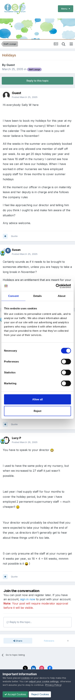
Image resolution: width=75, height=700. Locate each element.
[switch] (66, 361)
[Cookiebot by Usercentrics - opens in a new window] (55, 286)
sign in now (27, 599)
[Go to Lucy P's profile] (6, 440)
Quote (14, 236)
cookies (25, 677)
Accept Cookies (16, 694)
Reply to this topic (37, 80)
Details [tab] (37, 295)
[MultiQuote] (5, 236)
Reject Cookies (40, 694)
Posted (25, 97)
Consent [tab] (13, 295)
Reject (37, 410)
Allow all (37, 399)
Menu (65, 8)
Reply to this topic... (20, 622)
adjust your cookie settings (44, 681)
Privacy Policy (53, 684)
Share (18, 640)
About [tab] (61, 295)
